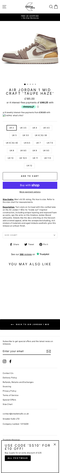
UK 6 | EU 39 (41, 135)
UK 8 (12, 150)
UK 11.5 (47, 158)
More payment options (30, 192)
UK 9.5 (46, 150)
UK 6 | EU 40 (12, 143)
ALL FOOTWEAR (18, 458)
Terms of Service (11, 395)
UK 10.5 (23, 158)
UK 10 (10, 158)
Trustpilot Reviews (11, 440)
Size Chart (11, 235)
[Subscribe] (49, 351)
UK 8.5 (23, 150)
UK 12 (29, 165)
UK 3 (11, 128)
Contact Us (8, 373)
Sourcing (7, 386)
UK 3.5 (23, 128)
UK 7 (38, 143)
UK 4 (34, 128)
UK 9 (34, 150)
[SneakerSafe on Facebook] (10, 361)
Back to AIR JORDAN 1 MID (32, 324)
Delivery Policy (10, 377)
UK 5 (14, 135)
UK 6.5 (27, 143)
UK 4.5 (46, 128)
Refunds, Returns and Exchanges (18, 382)
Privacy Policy (9, 391)
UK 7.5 (50, 143)
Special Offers (9, 400)
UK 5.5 (26, 135)
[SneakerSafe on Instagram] (4, 361)
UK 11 (35, 158)
